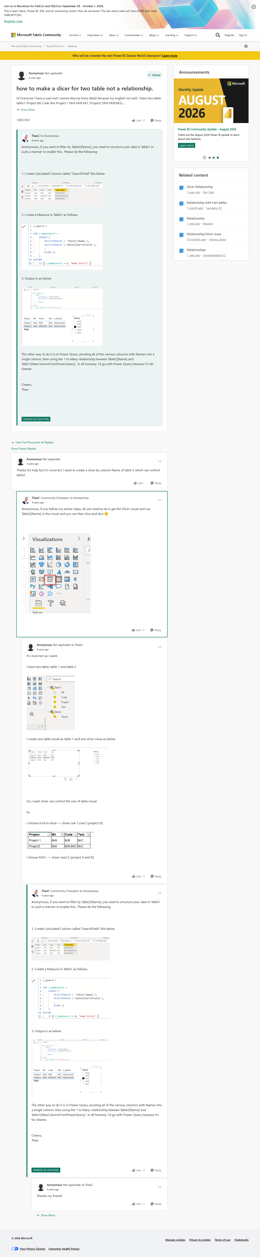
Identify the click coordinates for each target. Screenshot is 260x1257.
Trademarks (241, 1239)
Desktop (72, 46)
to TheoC (77, 645)
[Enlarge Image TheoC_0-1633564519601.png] (62, 194)
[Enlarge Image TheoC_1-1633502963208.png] (56, 573)
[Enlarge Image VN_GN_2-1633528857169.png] (60, 840)
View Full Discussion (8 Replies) (34, 442)
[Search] (218, 35)
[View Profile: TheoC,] (26, 138)
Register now (13, 21)
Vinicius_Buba (217, 239)
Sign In (243, 35)
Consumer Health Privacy (64, 1248)
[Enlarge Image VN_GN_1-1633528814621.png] (67, 764)
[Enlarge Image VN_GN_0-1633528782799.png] (51, 702)
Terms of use (222, 1239)
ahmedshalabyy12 (214, 255)
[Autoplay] (204, 157)
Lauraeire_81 (214, 208)
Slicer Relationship (200, 187)
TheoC (36, 136)
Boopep (208, 223)
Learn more (169, 56)
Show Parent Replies (23, 448)
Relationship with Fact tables (207, 202)
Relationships (196, 250)
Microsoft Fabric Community (26, 46)
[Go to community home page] (36, 35)
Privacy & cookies (200, 1239)
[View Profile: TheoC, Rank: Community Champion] (26, 500)
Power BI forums (55, 46)
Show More (28, 109)
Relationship (195, 218)
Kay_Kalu (208, 192)
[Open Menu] (246, 46)
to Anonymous (50, 136)
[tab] (209, 157)
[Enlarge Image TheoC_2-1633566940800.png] (62, 246)
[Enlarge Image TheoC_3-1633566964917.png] (62, 316)
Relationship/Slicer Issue (204, 234)
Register (229, 35)
